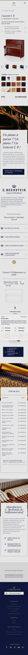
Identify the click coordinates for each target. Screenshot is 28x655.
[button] (3, 317)
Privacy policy (24, 316)
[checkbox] (2, 328)
